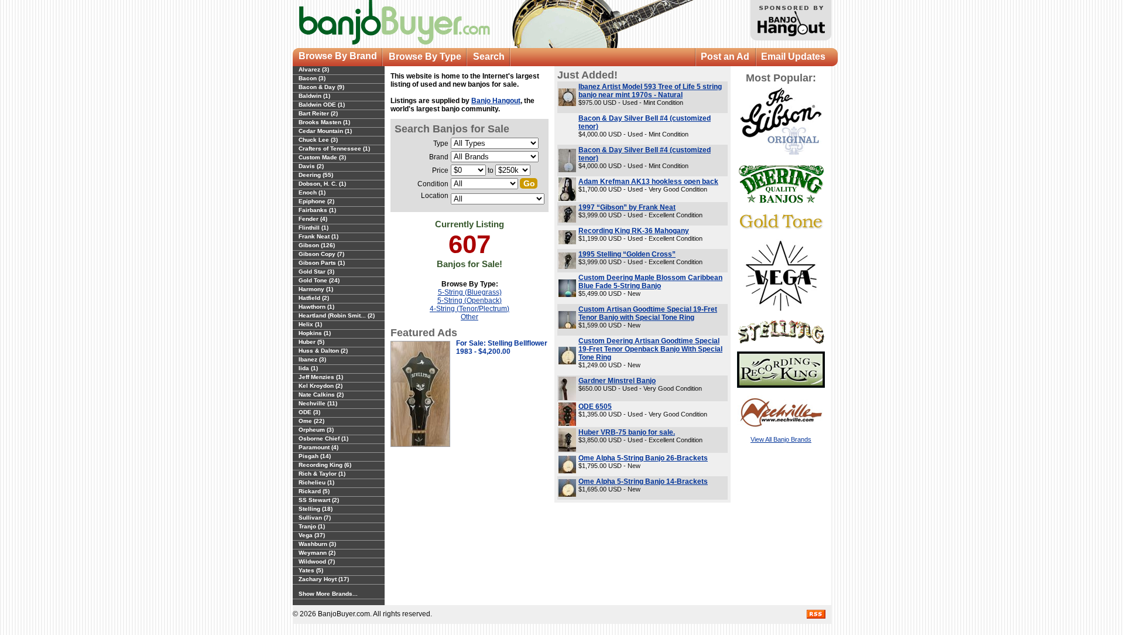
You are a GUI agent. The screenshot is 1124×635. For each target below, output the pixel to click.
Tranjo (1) (312, 526)
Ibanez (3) (312, 359)
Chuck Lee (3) (318, 139)
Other (469, 317)
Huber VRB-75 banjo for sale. (626, 432)
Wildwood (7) (317, 561)
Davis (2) (311, 166)
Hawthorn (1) (316, 306)
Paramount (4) (318, 447)
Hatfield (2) (314, 298)
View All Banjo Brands (781, 439)
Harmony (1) (316, 289)
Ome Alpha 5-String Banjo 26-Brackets (643, 458)
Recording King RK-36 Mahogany (633, 231)
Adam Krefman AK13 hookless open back (648, 181)
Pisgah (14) (315, 456)
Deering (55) (316, 175)
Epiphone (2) (316, 201)
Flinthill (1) (313, 227)
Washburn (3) (317, 544)
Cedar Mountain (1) (325, 131)
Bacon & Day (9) (321, 87)
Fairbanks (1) (317, 210)
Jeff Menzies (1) (321, 377)
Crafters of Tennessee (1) (334, 148)
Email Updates (793, 57)
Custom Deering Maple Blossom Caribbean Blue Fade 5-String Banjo (650, 282)
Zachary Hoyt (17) (324, 579)
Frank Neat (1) (318, 236)
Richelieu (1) (316, 482)
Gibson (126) (317, 245)
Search (489, 57)
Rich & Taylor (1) (322, 473)
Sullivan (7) (315, 517)
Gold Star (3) (316, 271)
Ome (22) (311, 421)
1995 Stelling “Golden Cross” (627, 254)
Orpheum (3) (316, 429)
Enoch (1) (312, 192)
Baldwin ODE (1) (322, 104)
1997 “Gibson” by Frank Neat (627, 207)
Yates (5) (311, 570)
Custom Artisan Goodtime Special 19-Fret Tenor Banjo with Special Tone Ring (647, 313)
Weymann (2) (317, 552)
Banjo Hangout (495, 101)
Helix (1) (310, 324)
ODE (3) (309, 412)
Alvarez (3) (314, 69)
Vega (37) (312, 535)
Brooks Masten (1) (324, 122)
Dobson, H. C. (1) (322, 183)
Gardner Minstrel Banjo (617, 381)
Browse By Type (425, 57)
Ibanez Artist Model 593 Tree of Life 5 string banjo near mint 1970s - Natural (650, 91)
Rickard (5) (314, 491)
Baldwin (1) (314, 96)
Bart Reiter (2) (318, 113)
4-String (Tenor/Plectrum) (469, 309)
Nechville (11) (318, 403)
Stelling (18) (316, 509)
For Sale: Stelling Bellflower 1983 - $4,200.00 (501, 347)
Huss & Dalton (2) (323, 350)
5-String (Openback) (469, 300)
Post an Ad (725, 57)
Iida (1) (308, 368)
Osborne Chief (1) (323, 438)
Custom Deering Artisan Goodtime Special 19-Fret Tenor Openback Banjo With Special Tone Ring (650, 349)
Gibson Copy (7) (321, 254)
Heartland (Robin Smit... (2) (337, 315)
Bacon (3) (312, 78)
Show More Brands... (328, 593)
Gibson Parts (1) (322, 263)
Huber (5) (311, 342)
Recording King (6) (325, 465)
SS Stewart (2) (319, 500)
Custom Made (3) (322, 157)
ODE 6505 (595, 406)
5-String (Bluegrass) (470, 292)
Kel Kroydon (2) (320, 386)
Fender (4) (313, 219)
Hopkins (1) (315, 333)
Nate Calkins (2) (321, 394)
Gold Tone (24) (319, 280)
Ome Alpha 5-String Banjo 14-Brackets (643, 481)
